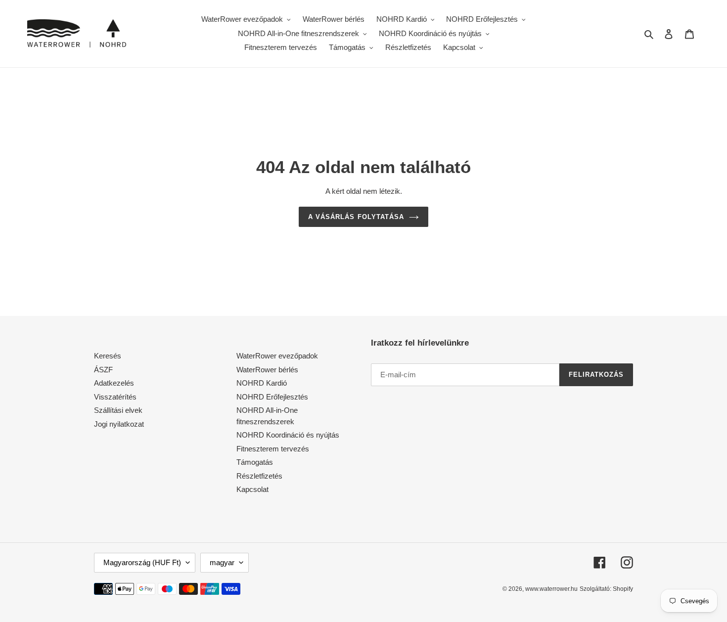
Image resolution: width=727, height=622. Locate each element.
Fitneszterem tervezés (272, 448)
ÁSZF (103, 369)
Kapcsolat (252, 489)
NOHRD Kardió (261, 383)
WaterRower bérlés (267, 369)
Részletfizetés (259, 476)
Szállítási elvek (118, 410)
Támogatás (254, 462)
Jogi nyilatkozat (119, 424)
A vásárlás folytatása (356, 217)
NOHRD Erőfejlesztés (272, 397)
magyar (222, 562)
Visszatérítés (115, 397)
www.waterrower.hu (551, 588)
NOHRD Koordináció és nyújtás (287, 435)
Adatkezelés (114, 383)
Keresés (107, 356)
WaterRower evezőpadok (277, 356)
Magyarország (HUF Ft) (142, 562)
